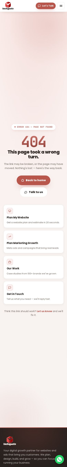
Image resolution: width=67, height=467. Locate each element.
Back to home (36, 180)
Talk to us (36, 192)
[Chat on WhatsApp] (59, 459)
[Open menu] (61, 5)
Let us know (44, 311)
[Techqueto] (8, 6)
